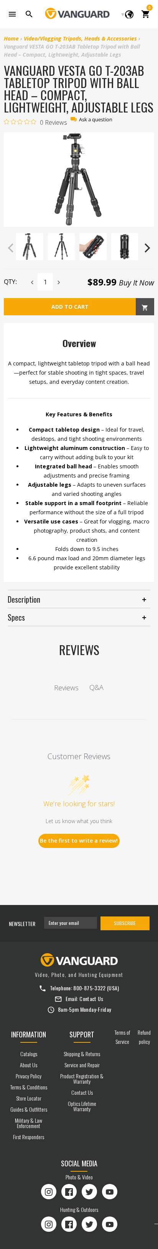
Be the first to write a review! (79, 840)
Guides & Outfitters (28, 1109)
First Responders (28, 1137)
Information (28, 1034)
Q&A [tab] (96, 687)
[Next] (146, 248)
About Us (28, 1065)
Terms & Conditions (28, 1087)
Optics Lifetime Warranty (82, 1106)
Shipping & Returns (82, 1054)
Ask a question (95, 119)
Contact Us (91, 999)
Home (11, 38)
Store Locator (28, 1098)
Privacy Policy (28, 1076)
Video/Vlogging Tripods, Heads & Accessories (80, 38)
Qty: (10, 281)
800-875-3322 (89, 988)
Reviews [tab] (66, 687)
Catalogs (28, 1054)
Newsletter (22, 924)
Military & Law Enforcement (28, 1123)
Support (81, 1034)
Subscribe (125, 923)
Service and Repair (82, 1065)
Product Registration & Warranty (82, 1078)
